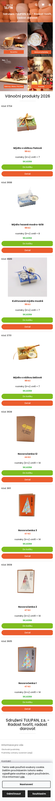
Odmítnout (14, 793)
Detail (28, 173)
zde (22, 777)
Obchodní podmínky (10, 749)
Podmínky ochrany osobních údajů (16, 753)
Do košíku (27, 167)
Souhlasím (39, 793)
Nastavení (26, 784)
